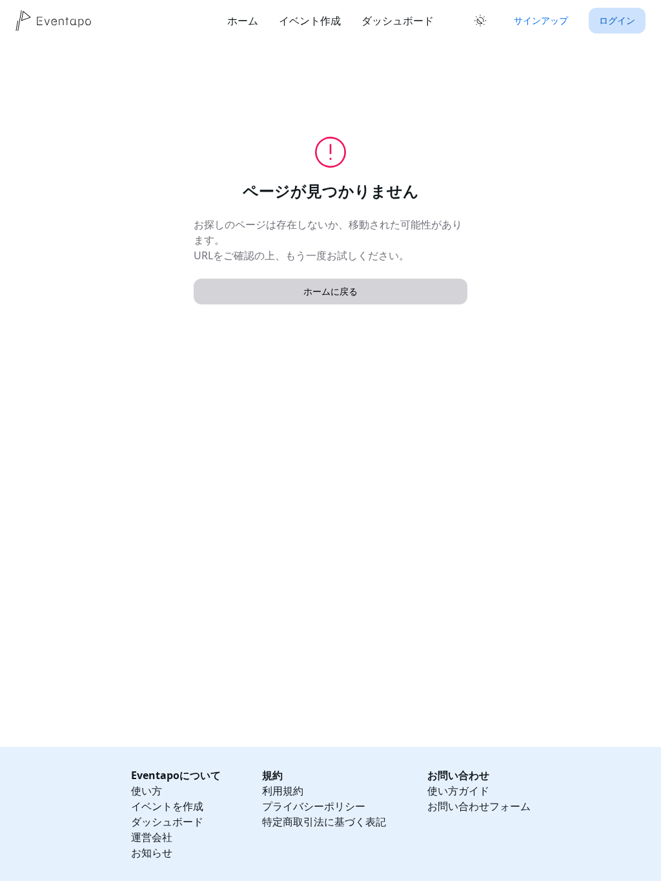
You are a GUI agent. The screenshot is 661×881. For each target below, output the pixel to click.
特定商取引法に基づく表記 (324, 822)
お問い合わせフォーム (479, 806)
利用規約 (282, 791)
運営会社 (151, 837)
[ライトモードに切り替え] (480, 21)
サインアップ (541, 20)
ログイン (617, 20)
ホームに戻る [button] (330, 291)
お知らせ (151, 853)
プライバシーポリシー (313, 806)
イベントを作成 (167, 806)
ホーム (242, 21)
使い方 (146, 791)
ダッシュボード (397, 21)
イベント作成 (310, 21)
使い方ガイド (458, 791)
